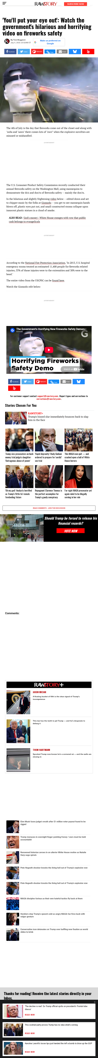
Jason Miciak (39, 692)
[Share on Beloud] (88, 51)
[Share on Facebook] (10, 51)
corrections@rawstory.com (48, 398)
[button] (50, 51)
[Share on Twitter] (24, 51)
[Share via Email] (62, 51)
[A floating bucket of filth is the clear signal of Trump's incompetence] (18, 702)
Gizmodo (46, 202)
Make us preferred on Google (50, 42)
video (53, 198)
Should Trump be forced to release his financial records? (70, 521)
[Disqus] (49, 577)
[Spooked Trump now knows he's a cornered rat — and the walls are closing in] (18, 760)
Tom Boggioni (19, 40)
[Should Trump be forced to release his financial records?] (22, 528)
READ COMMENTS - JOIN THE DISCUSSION (49, 508)
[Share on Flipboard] (37, 51)
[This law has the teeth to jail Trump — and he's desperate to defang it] (18, 731)
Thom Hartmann (41, 749)
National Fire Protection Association (45, 262)
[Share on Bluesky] (75, 51)
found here (58, 280)
